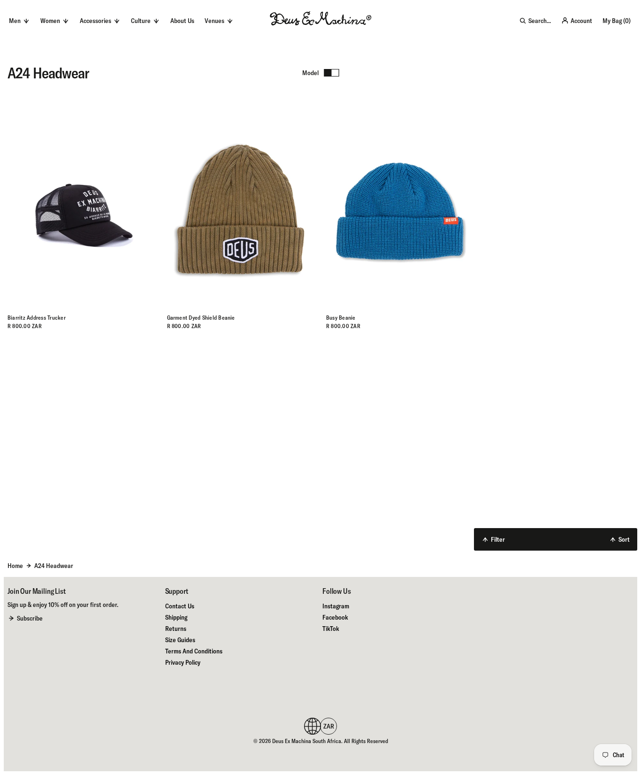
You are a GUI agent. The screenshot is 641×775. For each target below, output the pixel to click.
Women (50, 20)
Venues (214, 20)
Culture (141, 20)
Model (310, 73)
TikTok (330, 628)
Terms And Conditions (193, 651)
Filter (498, 539)
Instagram (335, 606)
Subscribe (30, 618)
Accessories (95, 20)
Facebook (335, 617)
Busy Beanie (341, 317)
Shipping (176, 617)
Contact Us (179, 606)
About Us (182, 20)
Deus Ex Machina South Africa (306, 740)
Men (15, 20)
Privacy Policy (182, 662)
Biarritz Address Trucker (37, 317)
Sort (624, 539)
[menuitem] (182, 20)
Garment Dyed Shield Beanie (201, 317)
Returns (175, 628)
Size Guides (180, 640)
